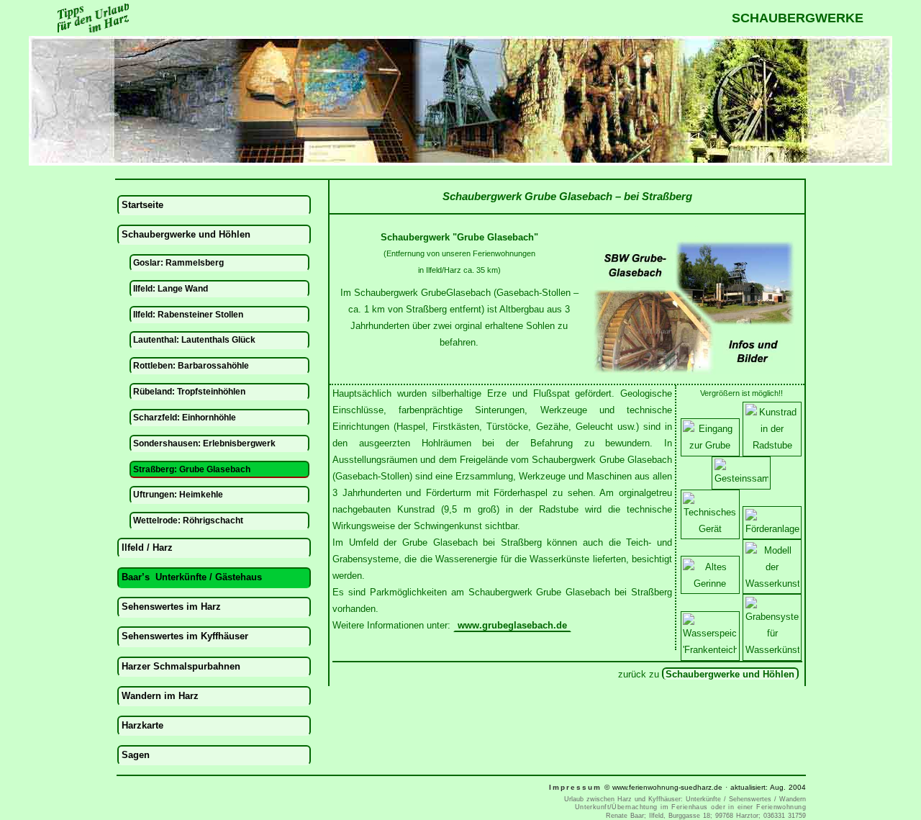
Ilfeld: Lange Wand (170, 288)
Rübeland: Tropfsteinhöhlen (189, 391)
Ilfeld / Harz (147, 547)
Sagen (136, 754)
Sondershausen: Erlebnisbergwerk (204, 443)
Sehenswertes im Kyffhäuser (185, 636)
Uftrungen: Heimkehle (178, 494)
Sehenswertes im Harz (171, 606)
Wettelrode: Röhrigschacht (188, 520)
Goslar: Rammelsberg (178, 262)
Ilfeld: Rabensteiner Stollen (188, 314)
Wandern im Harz (160, 695)
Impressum (575, 787)
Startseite (142, 204)
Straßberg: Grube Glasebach (191, 469)
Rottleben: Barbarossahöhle (191, 365)
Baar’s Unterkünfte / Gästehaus (192, 577)
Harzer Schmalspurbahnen (181, 666)
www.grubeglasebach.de (512, 625)
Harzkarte (142, 725)
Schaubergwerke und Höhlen (730, 674)
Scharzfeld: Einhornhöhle (184, 417)
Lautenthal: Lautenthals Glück (194, 339)
